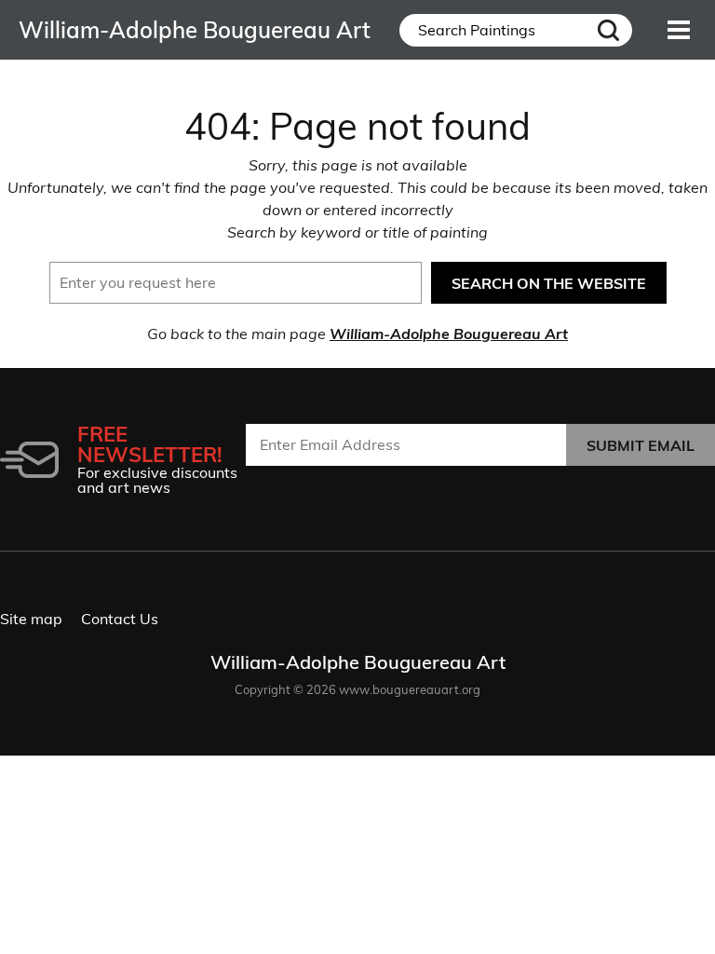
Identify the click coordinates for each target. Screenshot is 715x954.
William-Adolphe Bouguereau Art (449, 333)
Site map (31, 618)
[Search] (608, 30)
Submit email (641, 445)
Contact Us (119, 618)
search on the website (549, 283)
